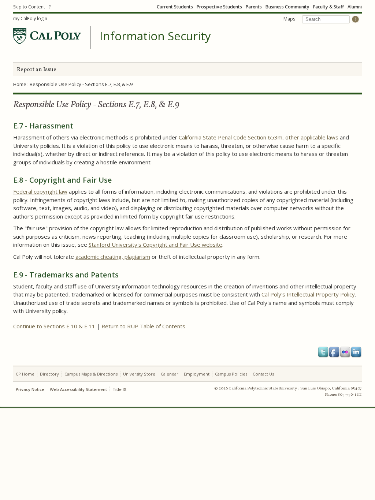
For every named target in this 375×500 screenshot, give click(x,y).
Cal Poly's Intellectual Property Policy (308, 294)
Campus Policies (231, 374)
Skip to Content (29, 7)
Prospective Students (219, 7)
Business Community (287, 7)
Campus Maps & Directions (91, 374)
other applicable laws (311, 137)
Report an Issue (36, 70)
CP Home (25, 374)
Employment (196, 374)
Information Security (155, 36)
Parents (254, 7)
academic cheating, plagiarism (112, 256)
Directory (49, 374)
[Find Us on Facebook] (334, 352)
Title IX (119, 389)
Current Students (175, 7)
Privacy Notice (30, 389)
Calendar (169, 374)
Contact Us (263, 374)
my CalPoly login (30, 18)
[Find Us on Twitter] (323, 352)
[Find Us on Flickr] (345, 352)
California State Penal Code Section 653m (230, 137)
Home (19, 84)
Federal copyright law (40, 191)
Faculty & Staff (328, 7)
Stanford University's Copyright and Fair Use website (155, 244)
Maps (289, 19)
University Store (139, 374)
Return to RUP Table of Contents (143, 326)
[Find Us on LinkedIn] (356, 352)
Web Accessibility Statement (78, 389)
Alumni (355, 7)
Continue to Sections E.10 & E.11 (54, 326)
